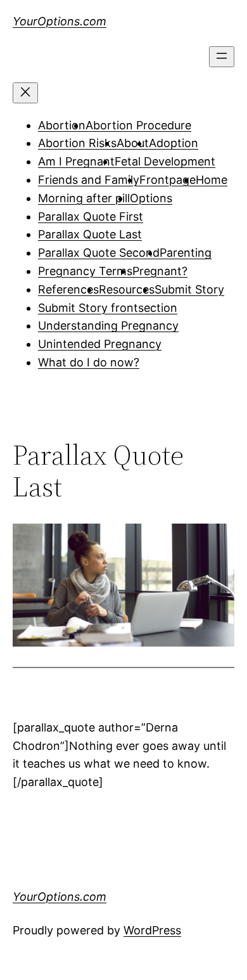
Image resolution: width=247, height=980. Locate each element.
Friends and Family (88, 179)
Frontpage (167, 179)
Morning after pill (84, 198)
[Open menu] (221, 56)
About (133, 143)
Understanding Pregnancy (108, 325)
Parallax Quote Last (90, 234)
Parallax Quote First (90, 216)
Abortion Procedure (138, 125)
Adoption (173, 143)
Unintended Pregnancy (100, 344)
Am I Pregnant (76, 161)
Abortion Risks (77, 143)
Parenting (186, 252)
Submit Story (189, 289)
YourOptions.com (59, 21)
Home (211, 179)
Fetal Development (165, 161)
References (68, 289)
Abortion (62, 125)
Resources (127, 289)
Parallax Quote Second (99, 252)
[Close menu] (25, 92)
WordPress (152, 930)
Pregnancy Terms (85, 271)
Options (151, 198)
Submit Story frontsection (107, 307)
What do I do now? (88, 362)
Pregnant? (159, 271)
